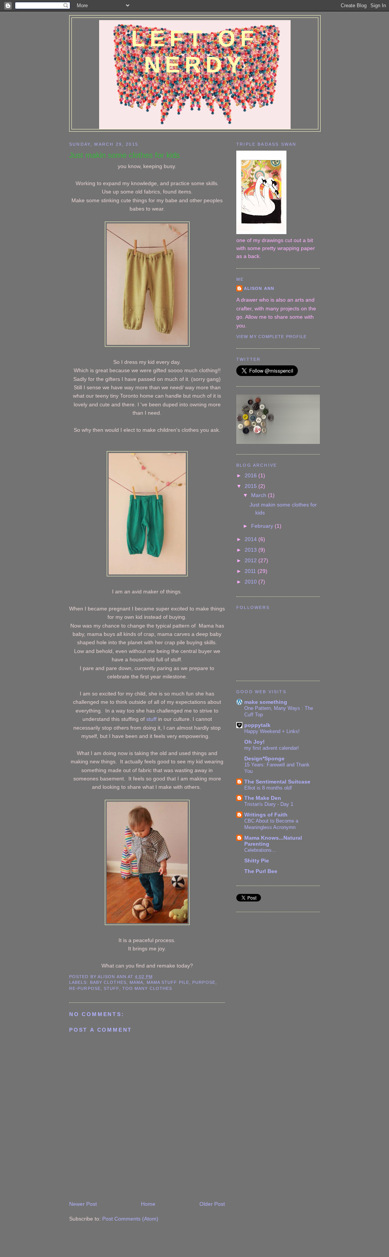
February (263, 526)
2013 (251, 550)
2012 (251, 560)
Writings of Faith (266, 815)
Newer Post (83, 1204)
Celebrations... (260, 850)
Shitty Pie (256, 860)
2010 (251, 582)
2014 (251, 539)
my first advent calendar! (271, 748)
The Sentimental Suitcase (277, 782)
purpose (203, 982)
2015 (251, 486)
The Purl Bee (260, 871)
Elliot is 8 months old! (268, 788)
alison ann (259, 288)
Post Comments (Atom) (130, 1219)
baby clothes (108, 982)
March (259, 495)
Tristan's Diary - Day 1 (268, 804)
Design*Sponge (264, 758)
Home (148, 1204)
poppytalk (257, 725)
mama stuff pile (168, 982)
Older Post (212, 1204)
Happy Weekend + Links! (272, 731)
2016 (251, 475)
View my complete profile (271, 336)
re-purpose (85, 988)
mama (136, 982)
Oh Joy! (254, 742)
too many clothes (147, 988)
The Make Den (262, 798)
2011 (251, 571)
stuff (151, 719)
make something (265, 702)
